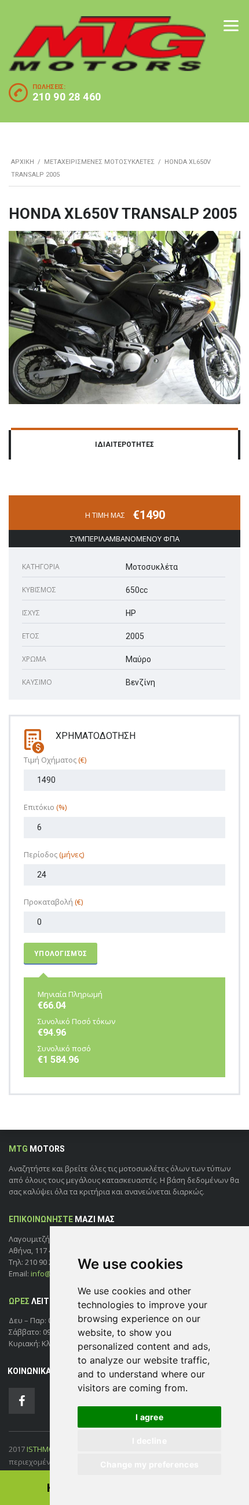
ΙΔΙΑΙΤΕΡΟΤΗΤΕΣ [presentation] (124, 444)
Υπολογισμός (60, 954)
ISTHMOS (43, 1449)
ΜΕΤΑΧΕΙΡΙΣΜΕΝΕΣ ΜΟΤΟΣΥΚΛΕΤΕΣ (99, 162)
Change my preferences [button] (149, 1464)
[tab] (124, 445)
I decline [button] (149, 1441)
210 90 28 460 (66, 97)
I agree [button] (149, 1417)
